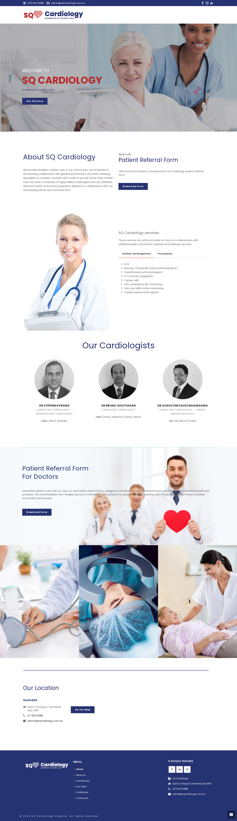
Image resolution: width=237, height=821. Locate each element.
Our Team (81, 786)
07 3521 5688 (35, 715)
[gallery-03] (39, 601)
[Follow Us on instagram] (187, 769)
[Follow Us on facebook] (172, 769)
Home (79, 769)
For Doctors (82, 792)
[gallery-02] (118, 601)
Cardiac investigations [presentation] (136, 253)
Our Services (82, 780)
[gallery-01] (197, 601)
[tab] (136, 254)
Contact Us (82, 798)
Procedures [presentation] (165, 253)
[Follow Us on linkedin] (179, 769)
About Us (81, 775)
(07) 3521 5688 (35, 3)
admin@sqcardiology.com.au (68, 3)
